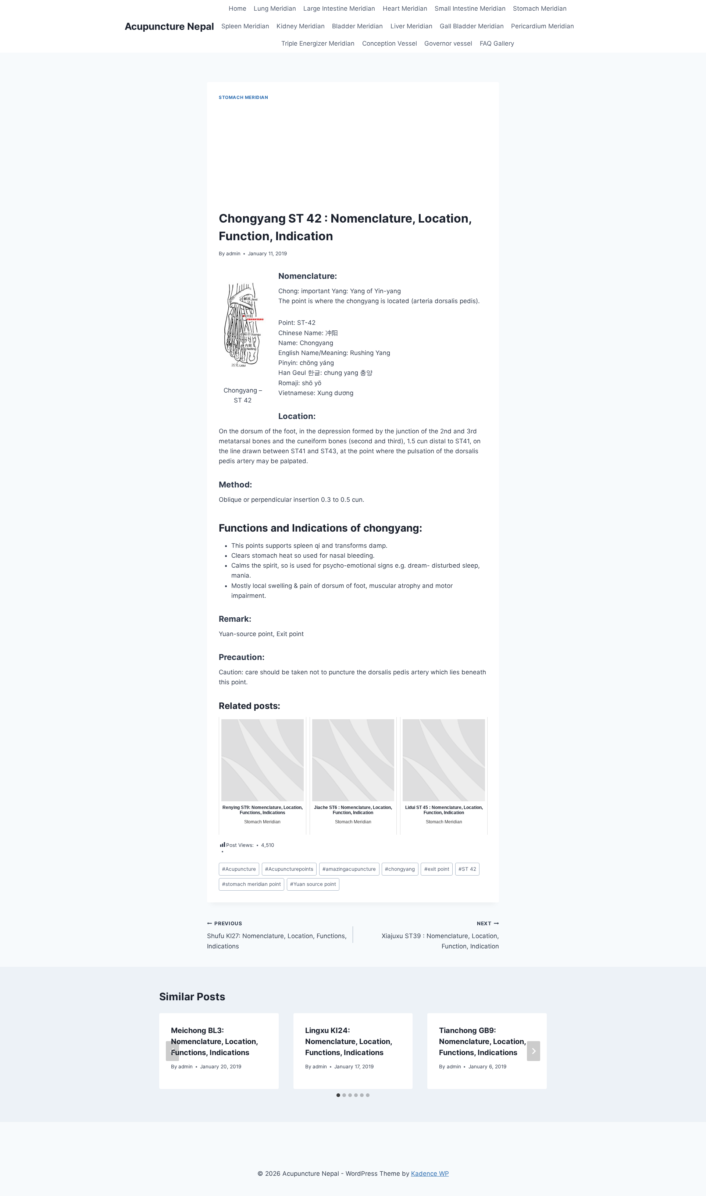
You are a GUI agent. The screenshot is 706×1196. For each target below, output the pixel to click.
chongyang (400, 869)
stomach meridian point (251, 884)
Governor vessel (448, 43)
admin (233, 253)
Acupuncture (239, 869)
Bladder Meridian (357, 26)
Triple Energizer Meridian (317, 43)
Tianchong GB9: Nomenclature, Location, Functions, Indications (482, 1041)
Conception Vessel (389, 43)
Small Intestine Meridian (470, 8)
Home (237, 8)
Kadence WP (430, 1173)
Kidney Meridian (301, 26)
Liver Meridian (411, 26)
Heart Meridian (405, 8)
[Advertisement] (353, 155)
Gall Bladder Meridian (472, 26)
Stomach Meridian (540, 8)
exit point (436, 869)
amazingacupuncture (349, 869)
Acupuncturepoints (289, 869)
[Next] (533, 1051)
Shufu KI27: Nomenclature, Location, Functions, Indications (277, 935)
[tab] (338, 1095)
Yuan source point (313, 884)
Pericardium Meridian (542, 26)
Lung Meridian (275, 8)
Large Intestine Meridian (339, 8)
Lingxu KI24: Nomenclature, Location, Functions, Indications (348, 1041)
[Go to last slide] (172, 1051)
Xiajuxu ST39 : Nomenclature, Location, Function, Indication (440, 935)
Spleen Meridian (245, 26)
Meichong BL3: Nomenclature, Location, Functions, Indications (214, 1041)
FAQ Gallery (497, 43)
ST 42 (467, 869)
